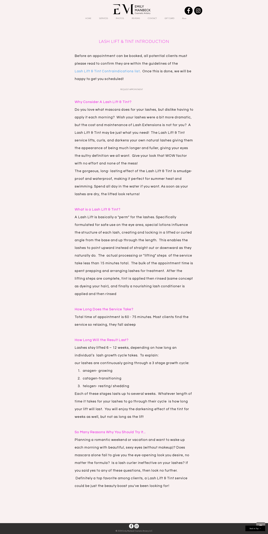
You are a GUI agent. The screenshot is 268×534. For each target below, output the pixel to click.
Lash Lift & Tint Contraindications (104, 71)
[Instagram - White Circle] (136, 526)
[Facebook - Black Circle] (189, 11)
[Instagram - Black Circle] (198, 11)
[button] (131, 89)
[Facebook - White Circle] (131, 526)
